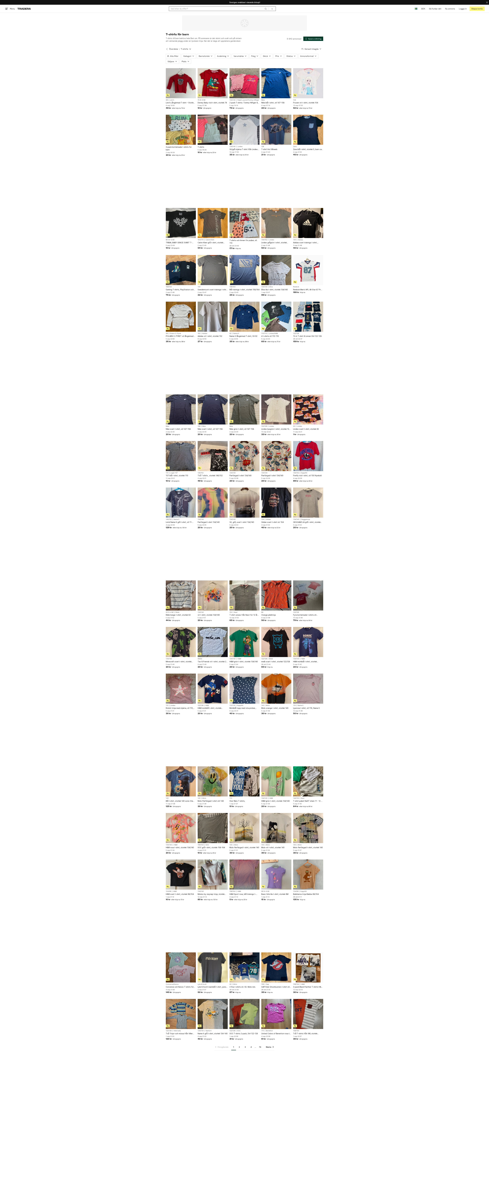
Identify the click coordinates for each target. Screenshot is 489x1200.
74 (260, 1047)
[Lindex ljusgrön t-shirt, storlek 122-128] (276, 409)
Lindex (239, 146)
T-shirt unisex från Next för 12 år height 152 (243, 615)
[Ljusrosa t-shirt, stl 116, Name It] (308, 689)
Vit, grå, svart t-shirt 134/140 (241, 522)
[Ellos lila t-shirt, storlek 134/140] (276, 270)
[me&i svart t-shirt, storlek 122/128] (276, 642)
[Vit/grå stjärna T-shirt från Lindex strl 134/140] (244, 130)
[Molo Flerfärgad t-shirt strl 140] (213, 781)
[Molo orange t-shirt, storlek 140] (276, 689)
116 (294, 705)
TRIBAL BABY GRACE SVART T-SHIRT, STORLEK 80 (179, 242)
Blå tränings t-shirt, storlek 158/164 (244, 289)
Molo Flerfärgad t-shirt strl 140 (211, 801)
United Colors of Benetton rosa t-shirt (275, 1033)
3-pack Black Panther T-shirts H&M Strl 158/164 (308, 987)
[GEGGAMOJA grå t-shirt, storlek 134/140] (308, 503)
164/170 (201, 240)
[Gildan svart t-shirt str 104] (276, 503)
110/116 (264, 333)
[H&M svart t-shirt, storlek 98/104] (181, 875)
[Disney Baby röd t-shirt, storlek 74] (213, 83)
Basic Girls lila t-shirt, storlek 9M (274, 894)
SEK (423, 9)
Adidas (300, 240)
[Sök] (265, 8)
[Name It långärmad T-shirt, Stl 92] (244, 317)
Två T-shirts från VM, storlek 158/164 (305, 1033)
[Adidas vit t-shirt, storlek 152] (213, 317)
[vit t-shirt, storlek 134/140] (213, 595)
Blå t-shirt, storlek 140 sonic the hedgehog (179, 801)
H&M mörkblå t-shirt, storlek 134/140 (305, 661)
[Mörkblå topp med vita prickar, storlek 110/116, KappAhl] (244, 689)
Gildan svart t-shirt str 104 (272, 522)
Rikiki (177, 612)
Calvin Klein (210, 240)
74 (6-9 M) (201, 100)
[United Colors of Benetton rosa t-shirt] (276, 1014)
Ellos (271, 287)
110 (167, 473)
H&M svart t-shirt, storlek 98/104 (180, 894)
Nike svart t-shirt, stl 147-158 (178, 429)
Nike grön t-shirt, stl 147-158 (241, 429)
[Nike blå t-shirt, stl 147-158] (276, 83)
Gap (267, 984)
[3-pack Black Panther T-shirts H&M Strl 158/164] (308, 967)
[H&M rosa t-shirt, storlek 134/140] (181, 828)
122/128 (296, 333)
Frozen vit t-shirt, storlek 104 (305, 103)
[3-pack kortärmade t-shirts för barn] (181, 130)
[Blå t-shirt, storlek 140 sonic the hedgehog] (181, 781)
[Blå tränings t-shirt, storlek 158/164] (244, 270)
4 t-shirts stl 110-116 (270, 336)
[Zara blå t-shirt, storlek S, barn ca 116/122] (308, 130)
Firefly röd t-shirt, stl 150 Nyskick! (307, 475)
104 (294, 100)
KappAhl (304, 473)
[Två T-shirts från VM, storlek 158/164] (308, 1014)
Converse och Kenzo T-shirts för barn (180, 987)
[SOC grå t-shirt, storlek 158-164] (213, 828)
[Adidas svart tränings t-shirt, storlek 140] (308, 223)
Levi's (172, 100)
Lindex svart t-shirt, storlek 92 (306, 429)
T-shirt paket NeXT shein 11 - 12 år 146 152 (308, 801)
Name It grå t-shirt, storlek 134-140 (213, 1033)
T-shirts (201, 147)
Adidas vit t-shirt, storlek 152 (210, 336)
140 (294, 240)
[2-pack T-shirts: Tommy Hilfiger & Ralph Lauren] (244, 83)
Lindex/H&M (273, 333)
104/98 (168, 891)
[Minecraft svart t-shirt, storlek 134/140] (181, 642)
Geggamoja (305, 519)
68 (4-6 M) (265, 891)
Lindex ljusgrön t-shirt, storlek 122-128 (276, 429)
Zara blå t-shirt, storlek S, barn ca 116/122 (307, 149)
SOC (207, 845)
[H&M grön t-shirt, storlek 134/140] (244, 642)
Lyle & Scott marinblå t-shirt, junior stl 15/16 (212, 987)
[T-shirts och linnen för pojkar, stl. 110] (244, 223)
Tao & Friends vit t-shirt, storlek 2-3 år (212, 661)
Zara (295, 146)
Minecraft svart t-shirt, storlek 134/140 (179, 661)
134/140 (232, 100)
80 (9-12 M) (170, 240)
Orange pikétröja (268, 615)
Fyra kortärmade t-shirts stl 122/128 (304, 615)
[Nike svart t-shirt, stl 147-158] (181, 409)
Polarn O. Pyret (175, 333)
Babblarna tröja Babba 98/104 (306, 894)
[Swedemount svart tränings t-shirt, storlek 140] (213, 270)
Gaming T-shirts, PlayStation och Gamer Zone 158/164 (180, 289)
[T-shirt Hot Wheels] (276, 130)
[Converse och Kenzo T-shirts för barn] (181, 967)
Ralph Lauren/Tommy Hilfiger (248, 100)
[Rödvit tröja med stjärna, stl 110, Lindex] (181, 689)
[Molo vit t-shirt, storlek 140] (276, 828)
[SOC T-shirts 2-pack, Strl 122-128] (244, 1014)
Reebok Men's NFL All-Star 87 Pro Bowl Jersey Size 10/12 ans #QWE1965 (307, 289)
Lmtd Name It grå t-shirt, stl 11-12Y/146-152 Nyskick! (179, 522)
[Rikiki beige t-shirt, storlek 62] (181, 595)
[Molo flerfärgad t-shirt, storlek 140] (244, 828)
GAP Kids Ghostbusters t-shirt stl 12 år (275, 987)
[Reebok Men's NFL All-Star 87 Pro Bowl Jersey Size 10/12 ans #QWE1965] (308, 270)
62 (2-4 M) (170, 612)
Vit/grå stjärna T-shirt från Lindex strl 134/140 (243, 149)
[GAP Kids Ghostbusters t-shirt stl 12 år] (276, 967)
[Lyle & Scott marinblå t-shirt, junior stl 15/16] (213, 967)
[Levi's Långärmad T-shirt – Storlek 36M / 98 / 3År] (181, 83)
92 (230, 333)
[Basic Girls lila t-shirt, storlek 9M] (276, 875)
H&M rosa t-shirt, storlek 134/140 (180, 847)
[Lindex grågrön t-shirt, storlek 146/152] (276, 223)
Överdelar (173, 49)
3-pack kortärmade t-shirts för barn (179, 148)
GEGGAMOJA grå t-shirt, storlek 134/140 (307, 522)
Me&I (271, 659)
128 (262, 146)
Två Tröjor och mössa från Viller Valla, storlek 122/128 (179, 1033)
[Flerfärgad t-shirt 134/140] (244, 456)
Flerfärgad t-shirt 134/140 (240, 475)
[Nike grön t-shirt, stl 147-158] (244, 409)
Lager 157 (174, 473)
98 (167, 100)
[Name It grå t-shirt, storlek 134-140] (213, 1014)
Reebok (296, 287)
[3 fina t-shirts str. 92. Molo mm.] (244, 967)
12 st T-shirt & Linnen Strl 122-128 (307, 336)
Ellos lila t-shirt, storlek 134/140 (274, 289)
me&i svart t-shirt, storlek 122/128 (275, 661)
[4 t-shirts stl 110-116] (276, 317)
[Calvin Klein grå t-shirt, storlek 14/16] (213, 223)
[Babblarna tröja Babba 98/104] (308, 875)
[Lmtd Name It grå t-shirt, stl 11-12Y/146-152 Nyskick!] (181, 503)
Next (235, 612)
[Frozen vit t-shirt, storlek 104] (308, 83)
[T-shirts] (213, 130)
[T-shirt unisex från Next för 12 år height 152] (244, 595)
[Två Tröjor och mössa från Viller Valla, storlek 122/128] (181, 1014)
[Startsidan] (24, 8)
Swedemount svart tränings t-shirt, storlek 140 (212, 289)
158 (199, 426)
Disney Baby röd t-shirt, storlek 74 (212, 103)
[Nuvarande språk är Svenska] (416, 8)
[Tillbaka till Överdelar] (167, 49)
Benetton (269, 1031)
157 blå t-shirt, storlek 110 (177, 475)
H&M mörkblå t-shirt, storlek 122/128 (209, 708)
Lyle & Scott (202, 984)
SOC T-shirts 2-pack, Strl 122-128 (243, 1033)
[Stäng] (487, 2)
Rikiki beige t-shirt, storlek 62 (178, 615)
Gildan (268, 519)
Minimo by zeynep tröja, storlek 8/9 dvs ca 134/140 (211, 894)
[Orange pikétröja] (276, 595)
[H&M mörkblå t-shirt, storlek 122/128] (213, 689)
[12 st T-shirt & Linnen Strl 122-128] (308, 317)
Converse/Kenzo (172, 984)
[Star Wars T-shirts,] (244, 781)
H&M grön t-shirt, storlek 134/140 (243, 661)
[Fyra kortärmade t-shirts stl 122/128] (308, 595)
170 (230, 798)
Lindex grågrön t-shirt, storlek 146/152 (274, 242)
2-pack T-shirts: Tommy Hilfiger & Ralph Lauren (243, 103)
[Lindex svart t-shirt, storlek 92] (308, 409)
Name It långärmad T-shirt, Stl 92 (243, 336)
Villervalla (177, 1031)
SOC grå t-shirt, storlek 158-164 (211, 847)
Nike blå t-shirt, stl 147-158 (272, 103)
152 (199, 333)
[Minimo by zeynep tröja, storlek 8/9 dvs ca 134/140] (213, 875)
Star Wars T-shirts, (237, 801)
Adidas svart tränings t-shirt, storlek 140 (305, 242)
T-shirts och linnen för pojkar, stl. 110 (243, 241)
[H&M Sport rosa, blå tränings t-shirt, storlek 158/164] (244, 875)
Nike (263, 100)
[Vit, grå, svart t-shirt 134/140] (244, 503)
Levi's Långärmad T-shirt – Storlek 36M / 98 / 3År (180, 103)
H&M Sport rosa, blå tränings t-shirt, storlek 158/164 (242, 894)
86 (262, 612)
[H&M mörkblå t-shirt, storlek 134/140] (308, 642)
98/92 (200, 659)
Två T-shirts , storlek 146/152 (210, 475)
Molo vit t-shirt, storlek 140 (272, 847)
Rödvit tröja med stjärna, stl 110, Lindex (179, 708)
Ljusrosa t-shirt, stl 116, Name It (306, 708)
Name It (236, 333)
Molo (268, 705)
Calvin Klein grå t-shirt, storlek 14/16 (210, 242)
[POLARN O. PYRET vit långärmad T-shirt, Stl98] (181, 317)
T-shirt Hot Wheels (269, 149)
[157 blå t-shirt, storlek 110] (181, 456)
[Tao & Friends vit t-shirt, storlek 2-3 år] (213, 642)
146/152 (264, 240)
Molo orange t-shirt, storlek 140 (274, 708)
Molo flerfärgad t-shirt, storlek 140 (244, 847)
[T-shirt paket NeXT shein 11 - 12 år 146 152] (308, 781)
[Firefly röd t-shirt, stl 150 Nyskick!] (308, 456)
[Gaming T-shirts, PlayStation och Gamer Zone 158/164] (181, 270)
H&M (239, 659)
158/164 (169, 287)
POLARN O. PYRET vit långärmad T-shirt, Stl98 (181, 336)
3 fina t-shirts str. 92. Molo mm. (242, 987)
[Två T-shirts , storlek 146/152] (213, 456)
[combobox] (218, 9)
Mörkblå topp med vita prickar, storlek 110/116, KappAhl (242, 708)
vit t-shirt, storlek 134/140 (209, 615)
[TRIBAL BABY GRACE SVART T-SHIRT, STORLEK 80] (181, 223)
